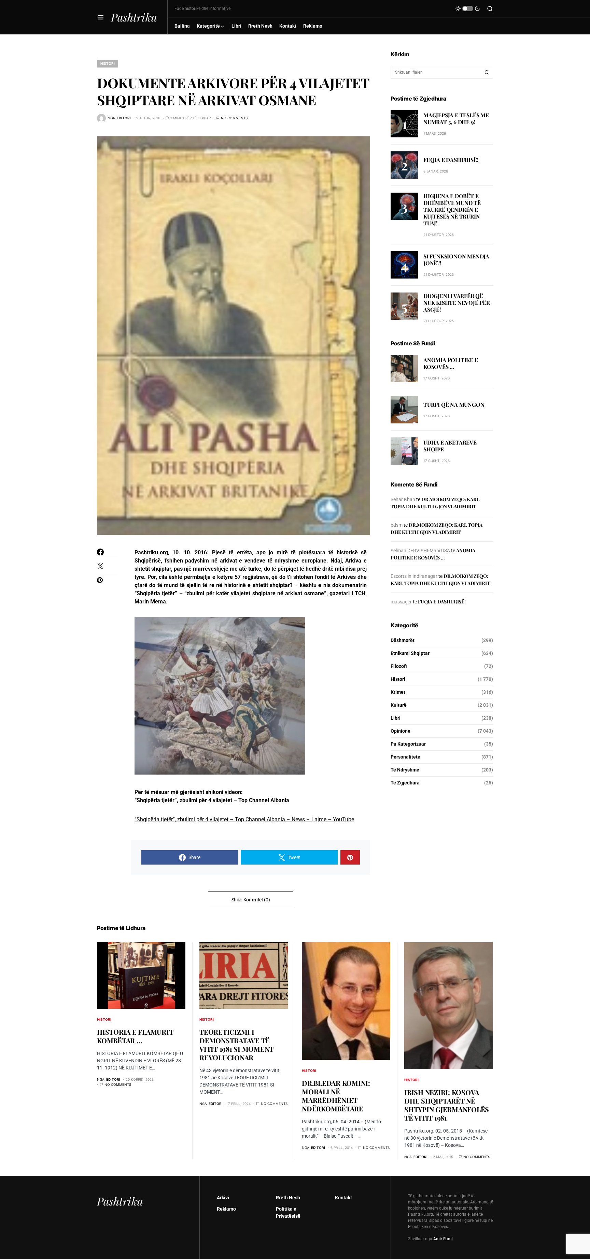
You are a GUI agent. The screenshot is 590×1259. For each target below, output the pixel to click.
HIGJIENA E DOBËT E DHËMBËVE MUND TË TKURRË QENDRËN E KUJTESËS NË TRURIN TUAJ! (452, 209)
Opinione (400, 731)
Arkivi (223, 1197)
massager (401, 601)
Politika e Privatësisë (288, 1212)
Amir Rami (443, 1238)
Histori (107, 63)
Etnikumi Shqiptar (410, 653)
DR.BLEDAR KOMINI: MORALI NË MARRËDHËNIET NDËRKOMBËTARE (336, 1095)
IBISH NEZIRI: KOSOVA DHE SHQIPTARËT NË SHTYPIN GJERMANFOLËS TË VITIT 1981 (446, 1105)
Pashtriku (134, 17)
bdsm (397, 525)
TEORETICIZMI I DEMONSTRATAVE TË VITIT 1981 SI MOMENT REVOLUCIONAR (236, 1044)
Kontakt (343, 1197)
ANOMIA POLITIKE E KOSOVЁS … (450, 363)
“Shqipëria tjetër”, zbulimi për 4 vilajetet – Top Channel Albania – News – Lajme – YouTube (244, 819)
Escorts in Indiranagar (414, 576)
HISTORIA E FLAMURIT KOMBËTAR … (135, 1036)
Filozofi (399, 666)
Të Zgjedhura (405, 782)
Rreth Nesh (288, 1197)
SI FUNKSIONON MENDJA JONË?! (456, 260)
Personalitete (405, 757)
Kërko (487, 72)
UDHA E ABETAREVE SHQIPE (450, 446)
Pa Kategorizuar (408, 744)
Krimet (398, 692)
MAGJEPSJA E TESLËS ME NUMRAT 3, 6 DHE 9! (456, 118)
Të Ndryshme (405, 770)
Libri (396, 718)
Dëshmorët (403, 640)
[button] (100, 17)
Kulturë (399, 705)
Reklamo (226, 1209)
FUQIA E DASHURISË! (450, 159)
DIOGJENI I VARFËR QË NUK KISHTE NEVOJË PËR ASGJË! (456, 302)
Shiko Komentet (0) (250, 899)
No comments (234, 118)
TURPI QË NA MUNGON (453, 404)
